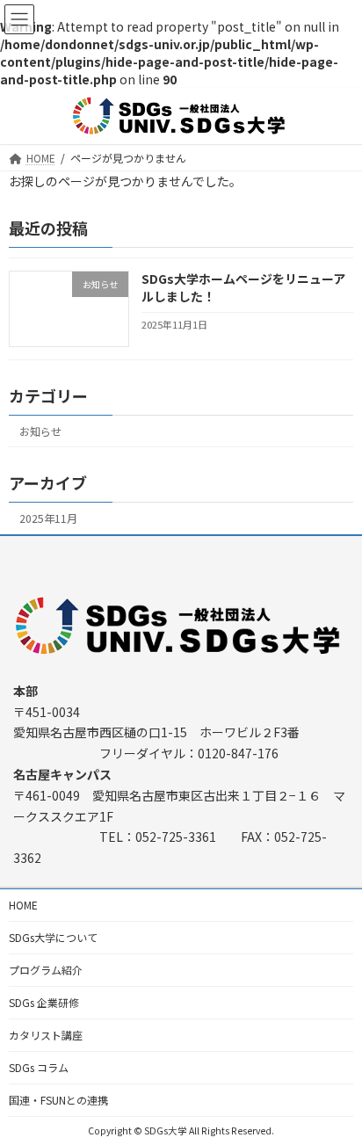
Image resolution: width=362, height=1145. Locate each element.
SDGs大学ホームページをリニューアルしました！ (243, 287)
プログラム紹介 (46, 969)
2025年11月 (48, 518)
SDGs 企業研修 (44, 1002)
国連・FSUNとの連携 (58, 1099)
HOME (23, 904)
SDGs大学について (53, 937)
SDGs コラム (39, 1067)
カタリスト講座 (46, 1034)
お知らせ (40, 431)
